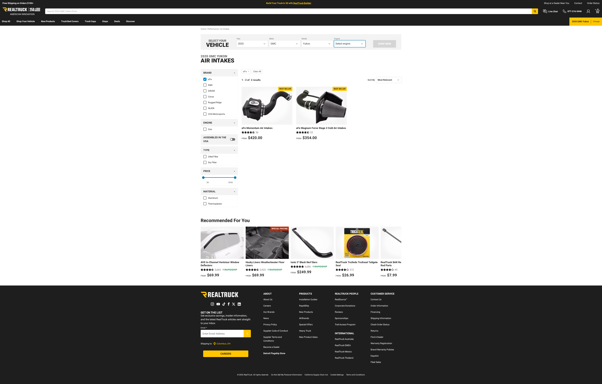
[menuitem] (6, 22)
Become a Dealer (271, 347)
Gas (210, 129)
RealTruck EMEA (343, 345)
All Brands (304, 318)
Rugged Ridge (215, 102)
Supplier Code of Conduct (275, 331)
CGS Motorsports (216, 114)
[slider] (203, 177)
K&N (210, 85)
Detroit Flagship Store (274, 353)
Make (271, 39)
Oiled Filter (213, 156)
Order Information (379, 305)
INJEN (211, 108)
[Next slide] (398, 252)
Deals (117, 21)
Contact (578, 3)
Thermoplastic (215, 203)
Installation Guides (308, 299)
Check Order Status (380, 324)
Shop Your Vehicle (25, 21)
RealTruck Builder (302, 3)
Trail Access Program (345, 324)
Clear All (257, 71)
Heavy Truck (305, 331)
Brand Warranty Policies (382, 349)
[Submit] (247, 333)
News (266, 318)
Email (204, 328)
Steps (105, 21)
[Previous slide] (204, 252)
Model (304, 39)
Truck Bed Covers (70, 21)
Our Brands (269, 312)
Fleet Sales (376, 362)
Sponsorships (341, 318)
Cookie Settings (337, 375)
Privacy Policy (270, 324)
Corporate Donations (345, 305)
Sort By (371, 80)
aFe (210, 79)
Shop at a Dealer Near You (556, 3)
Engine (337, 39)
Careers (267, 305)
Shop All (6, 21)
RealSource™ (341, 299)
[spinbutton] (208, 182)
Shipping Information (381, 318)
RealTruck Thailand (344, 358)
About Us (267, 299)
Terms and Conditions (355, 375)
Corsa (211, 96)
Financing (375, 312)
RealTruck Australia (344, 339)
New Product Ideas (308, 337)
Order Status (593, 3)
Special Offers (306, 324)
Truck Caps (90, 21)
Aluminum (213, 198)
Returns (374, 331)
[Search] (535, 11)
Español (374, 356)
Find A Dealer (377, 337)
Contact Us (376, 299)
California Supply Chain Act (316, 375)
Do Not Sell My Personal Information (286, 375)
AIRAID (211, 91)
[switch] (219, 139)
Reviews (339, 312)
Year (238, 39)
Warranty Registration (381, 343)
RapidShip (304, 305)
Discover (130, 21)
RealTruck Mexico (343, 351)
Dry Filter (212, 162)
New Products (48, 21)
